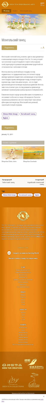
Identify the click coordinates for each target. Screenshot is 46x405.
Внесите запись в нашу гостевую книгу (23, 258)
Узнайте (15, 11)
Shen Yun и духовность (23, 282)
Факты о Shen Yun (23, 277)
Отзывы (23, 302)
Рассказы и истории (23, 342)
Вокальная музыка (23, 332)
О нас (23, 267)
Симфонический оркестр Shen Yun (23, 272)
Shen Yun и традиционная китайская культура (23, 344)
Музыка (23, 330)
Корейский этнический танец (35, 183)
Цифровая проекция (23, 337)
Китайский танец (28, 114)
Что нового (23, 312)
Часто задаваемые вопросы (23, 287)
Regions (5, 118)
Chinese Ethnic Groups (10, 114)
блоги (23, 317)
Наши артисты (23, 284)
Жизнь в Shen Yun (23, 275)
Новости (23, 309)
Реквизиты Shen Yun (23, 340)
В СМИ (23, 304)
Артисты (23, 300)
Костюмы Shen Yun (23, 335)
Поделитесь (9, 47)
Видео (23, 292)
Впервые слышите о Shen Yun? (23, 270)
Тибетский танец (8, 182)
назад (7, 11)
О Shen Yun (23, 297)
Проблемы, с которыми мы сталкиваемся (23, 280)
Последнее (23, 295)
